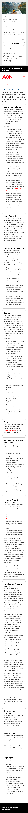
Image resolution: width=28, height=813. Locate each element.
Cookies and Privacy (10, 430)
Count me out (14, 43)
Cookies (5, 61)
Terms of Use (22, 804)
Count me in (14, 49)
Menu (24, 76)
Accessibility (5, 804)
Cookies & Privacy (14, 804)
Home (20, 76)
